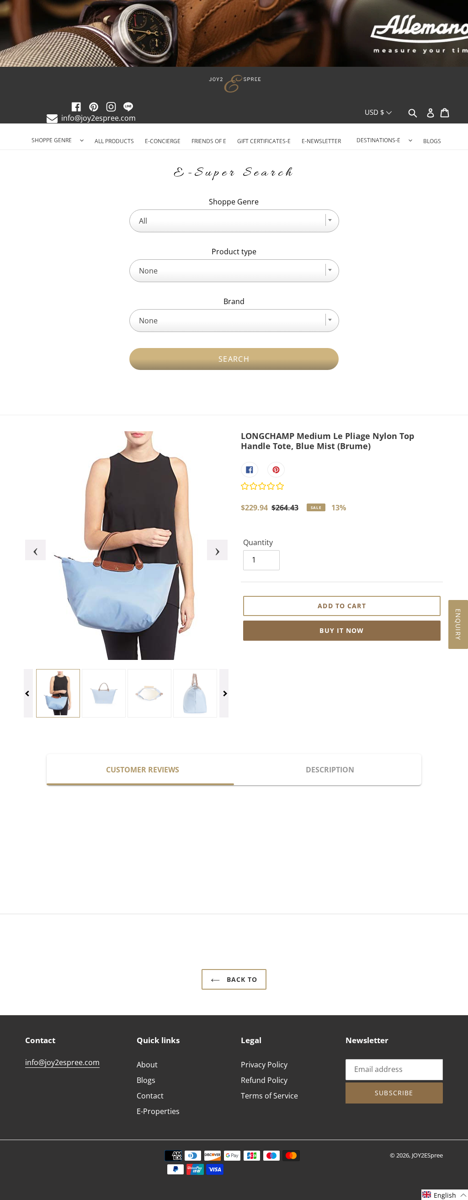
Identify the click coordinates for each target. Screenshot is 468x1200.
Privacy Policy (264, 1065)
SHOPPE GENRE (52, 140)
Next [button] (211, 545)
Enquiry (458, 624)
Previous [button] (29, 545)
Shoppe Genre (234, 202)
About (147, 1065)
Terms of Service (269, 1096)
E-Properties (158, 1111)
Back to (241, 979)
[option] (234, 34)
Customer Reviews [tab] (142, 770)
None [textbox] (148, 271)
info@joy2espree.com (98, 118)
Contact (150, 1096)
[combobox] (234, 220)
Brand (234, 301)
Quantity (258, 542)
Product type (234, 251)
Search (234, 359)
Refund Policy (264, 1080)
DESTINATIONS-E (378, 140)
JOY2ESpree (427, 1155)
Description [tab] (330, 770)
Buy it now (341, 630)
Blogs (146, 1080)
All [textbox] (143, 221)
